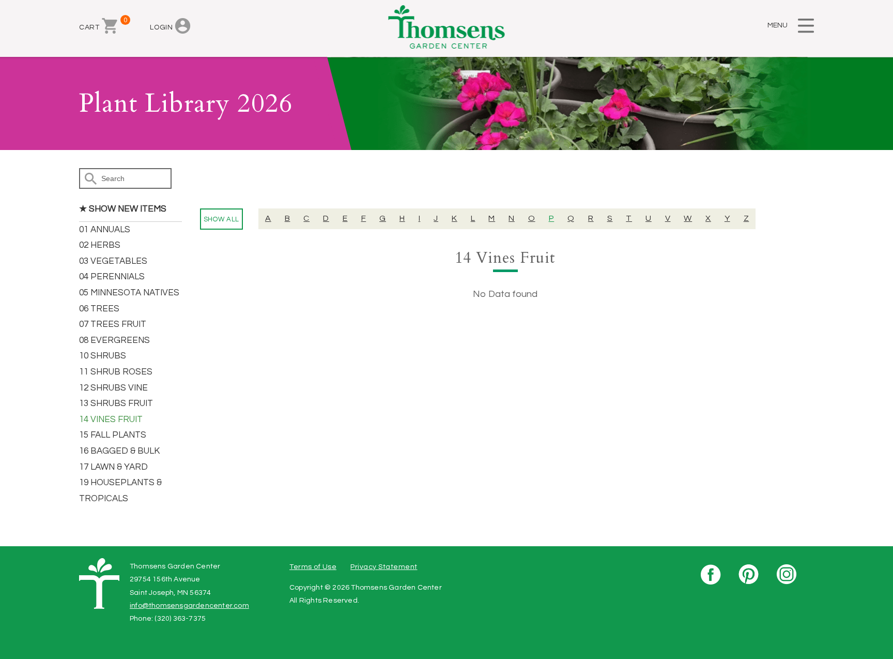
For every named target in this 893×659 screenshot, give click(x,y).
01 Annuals (104, 229)
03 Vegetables (113, 261)
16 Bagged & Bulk (119, 451)
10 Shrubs (102, 356)
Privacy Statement (384, 567)
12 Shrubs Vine (113, 388)
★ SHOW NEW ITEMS (122, 209)
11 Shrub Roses (115, 372)
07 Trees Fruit (112, 324)
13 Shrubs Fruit (116, 403)
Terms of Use (312, 567)
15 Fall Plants (112, 435)
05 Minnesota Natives (129, 292)
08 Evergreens (114, 340)
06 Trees (99, 308)
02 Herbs (99, 245)
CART (98, 24)
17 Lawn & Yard (113, 467)
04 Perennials (112, 276)
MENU (777, 25)
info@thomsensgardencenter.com (189, 605)
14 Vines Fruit (111, 419)
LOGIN (161, 27)
